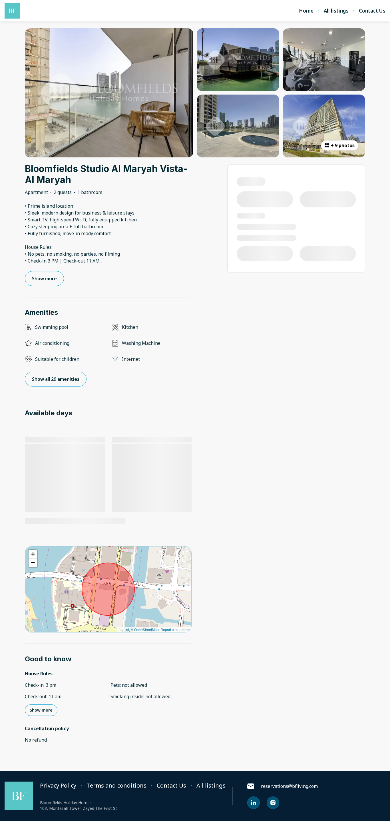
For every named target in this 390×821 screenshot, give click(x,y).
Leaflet (123, 629)
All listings (336, 11)
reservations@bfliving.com (289, 786)
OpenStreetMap (146, 629)
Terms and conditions (116, 785)
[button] (33, 554)
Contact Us (372, 11)
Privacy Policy (58, 785)
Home (306, 11)
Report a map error (175, 629)
